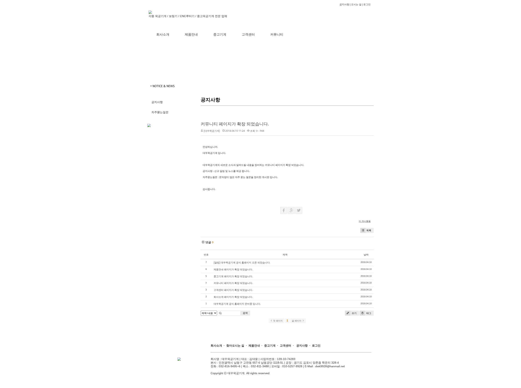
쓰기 (354, 313)
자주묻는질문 (160, 112)
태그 (368, 313)
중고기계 (219, 34)
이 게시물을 (365, 221)
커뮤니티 (276, 34)
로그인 (367, 4)
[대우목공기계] (212, 131)
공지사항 (344, 4)
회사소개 (162, 34)
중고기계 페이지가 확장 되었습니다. (233, 276)
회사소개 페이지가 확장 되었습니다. (233, 297)
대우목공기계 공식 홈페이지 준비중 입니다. (237, 303)
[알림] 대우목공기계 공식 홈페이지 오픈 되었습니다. (242, 262)
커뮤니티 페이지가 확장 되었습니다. (235, 124)
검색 (245, 313)
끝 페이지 (297, 321)
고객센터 (248, 34)
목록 (368, 230)
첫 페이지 (278, 321)
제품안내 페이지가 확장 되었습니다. (233, 269)
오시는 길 (356, 4)
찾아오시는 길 (235, 345)
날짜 (366, 254)
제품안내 (191, 34)
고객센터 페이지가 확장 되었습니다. (233, 290)
